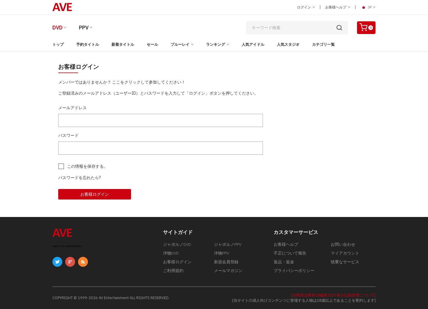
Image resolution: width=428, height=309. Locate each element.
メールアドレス (72, 107)
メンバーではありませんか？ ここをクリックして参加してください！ (121, 82)
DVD (57, 27)
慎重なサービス (345, 261)
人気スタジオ (288, 44)
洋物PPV (221, 253)
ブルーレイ (180, 44)
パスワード (68, 135)
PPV (84, 27)
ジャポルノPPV (227, 244)
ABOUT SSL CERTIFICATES (67, 246)
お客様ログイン (94, 194)
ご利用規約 (173, 270)
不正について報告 (290, 253)
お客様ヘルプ (336, 7)
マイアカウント (345, 253)
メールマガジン (228, 270)
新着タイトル (123, 44)
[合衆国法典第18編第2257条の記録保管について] (333, 295)
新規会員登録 (226, 261)
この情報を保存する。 (87, 166)
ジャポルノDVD (177, 244)
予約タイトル (87, 44)
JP (369, 7)
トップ (58, 44)
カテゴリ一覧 (323, 44)
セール (152, 44)
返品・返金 (284, 261)
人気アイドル (253, 44)
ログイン (304, 7)
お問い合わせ (343, 244)
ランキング (215, 44)
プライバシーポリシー (294, 270)
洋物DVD (171, 253)
